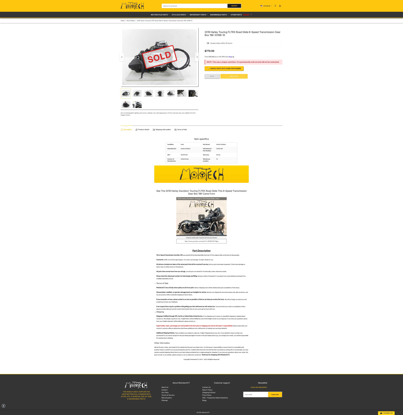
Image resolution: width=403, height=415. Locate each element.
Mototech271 (205, 412)
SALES (246, 15)
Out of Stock (131, 20)
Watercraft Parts (198, 15)
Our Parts (165, 392)
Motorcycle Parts (159, 15)
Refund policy (167, 398)
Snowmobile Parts (218, 15)
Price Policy (206, 395)
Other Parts (236, 15)
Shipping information (163, 130)
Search (234, 6)
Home (123, 20)
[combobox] (201, 6)
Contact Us (206, 387)
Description (128, 130)
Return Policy (207, 390)
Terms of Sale (182, 130)
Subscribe (275, 394)
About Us (165, 387)
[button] (3, 406)
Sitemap (165, 400)
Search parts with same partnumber (224, 68)
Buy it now (234, 76)
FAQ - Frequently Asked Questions (215, 398)
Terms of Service (168, 395)
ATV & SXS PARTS (179, 15)
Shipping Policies (208, 392)
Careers (164, 390)
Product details (143, 130)
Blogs (204, 400)
